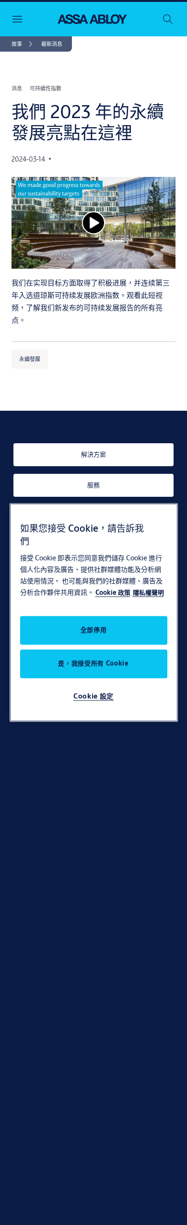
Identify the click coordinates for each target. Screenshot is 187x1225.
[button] (51, 44)
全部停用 (94, 630)
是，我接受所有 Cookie (93, 663)
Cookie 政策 (112, 593)
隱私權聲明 (148, 593)
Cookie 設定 (93, 696)
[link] (23, 44)
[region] (94, 612)
